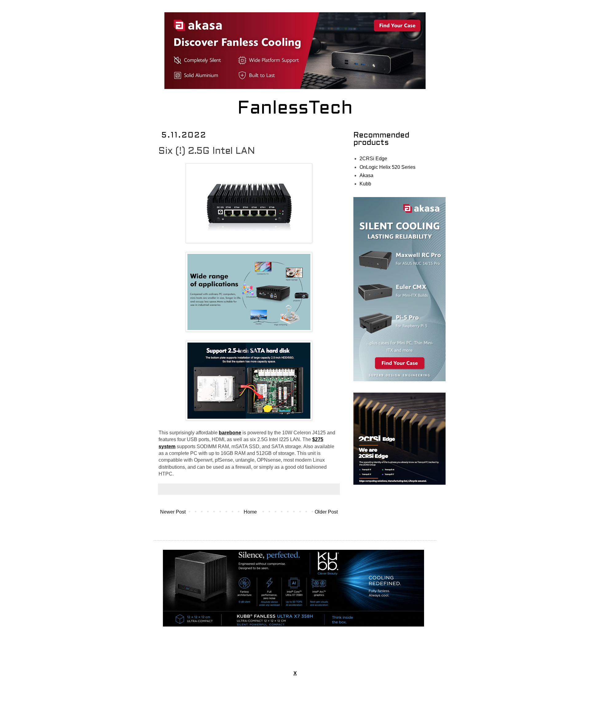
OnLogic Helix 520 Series (387, 167)
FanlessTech (295, 109)
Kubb (365, 183)
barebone (230, 432)
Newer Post (173, 511)
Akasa (366, 175)
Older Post (326, 511)
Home (250, 511)
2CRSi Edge (373, 158)
